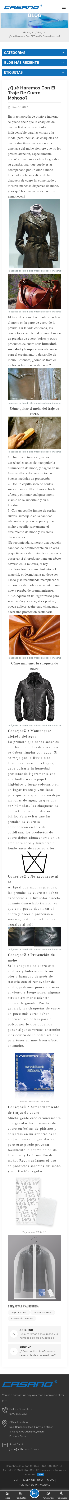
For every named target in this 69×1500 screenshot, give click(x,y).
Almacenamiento (43, 1312)
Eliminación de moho (22, 1318)
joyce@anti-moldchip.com (24, 1449)
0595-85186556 (18, 1414)
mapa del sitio (33, 1480)
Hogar (30, 32)
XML (16, 1480)
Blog (39, 32)
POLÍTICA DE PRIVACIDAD (34, 1484)
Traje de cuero (18, 1312)
